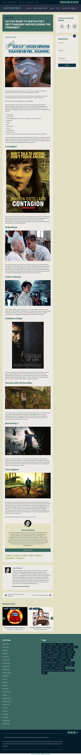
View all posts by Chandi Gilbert (20, 586)
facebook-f (71, 2)
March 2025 (5, 656)
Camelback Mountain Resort (49, 670)
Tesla (65, 652)
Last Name (60, 50)
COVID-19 (17, 555)
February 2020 (6, 720)
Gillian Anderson (46, 665)
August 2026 (6, 644)
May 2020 (5, 711)
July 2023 (5, 679)
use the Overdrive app (39, 507)
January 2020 (6, 724)
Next (52, 618)
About (37, 2)
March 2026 (5, 647)
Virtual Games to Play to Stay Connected (17, 628)
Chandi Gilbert (17, 568)
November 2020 (7, 701)
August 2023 (6, 676)
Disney (58, 647)
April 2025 (5, 653)
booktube (71, 665)
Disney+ (52, 660)
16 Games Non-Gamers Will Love (40, 595)
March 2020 (5, 717)
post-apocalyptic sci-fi (33, 414)
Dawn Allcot (20, 629)
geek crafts (45, 667)
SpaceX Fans (52, 652)
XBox (59, 652)
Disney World (61, 670)
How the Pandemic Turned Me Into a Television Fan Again (48, 628)
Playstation (45, 660)
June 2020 (5, 708)
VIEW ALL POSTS (27, 550)
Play (20, 2)
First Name (61, 43)
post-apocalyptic (10, 558)
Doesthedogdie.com (42, 106)
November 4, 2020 (11, 629)
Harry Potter (70, 670)
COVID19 (24, 555)
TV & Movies (9, 18)
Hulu (71, 657)
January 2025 (6, 660)
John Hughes (61, 660)
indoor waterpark (60, 667)
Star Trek (71, 652)
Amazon (64, 649)
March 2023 (5, 688)
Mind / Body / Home (12, 2)
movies (31, 555)
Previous (4, 618)
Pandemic (39, 555)
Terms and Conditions (35, 754)
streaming (64, 657)
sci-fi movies (20, 558)
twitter (77, 2)
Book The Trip (30, 2)
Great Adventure (55, 654)
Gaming (6, 608)
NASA (44, 649)
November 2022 (6, 692)
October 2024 (6, 666)
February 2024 (6, 669)
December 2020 (7, 698)
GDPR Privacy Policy (45, 754)
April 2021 (5, 695)
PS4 (52, 667)
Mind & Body (13, 608)
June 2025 (5, 650)
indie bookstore (64, 662)
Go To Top (77, 732)
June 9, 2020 (37, 629)
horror (72, 662)
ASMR (54, 665)
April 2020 (5, 714)
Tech (24, 2)
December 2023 (7, 672)
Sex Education (62, 665)
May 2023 (5, 682)
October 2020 (6, 704)
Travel (4, 2)
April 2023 (5, 685)
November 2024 (7, 663)
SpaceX (70, 644)
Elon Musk (51, 647)
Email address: (61, 58)
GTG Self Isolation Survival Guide (50, 662)
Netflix (44, 647)
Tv (43, 657)
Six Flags (50, 649)
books (71, 649)
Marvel (44, 673)
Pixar (68, 660)
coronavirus (9, 555)
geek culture (53, 644)
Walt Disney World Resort (53, 657)
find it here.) (29, 508)
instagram (74, 2)
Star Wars (74, 647)
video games (45, 654)
